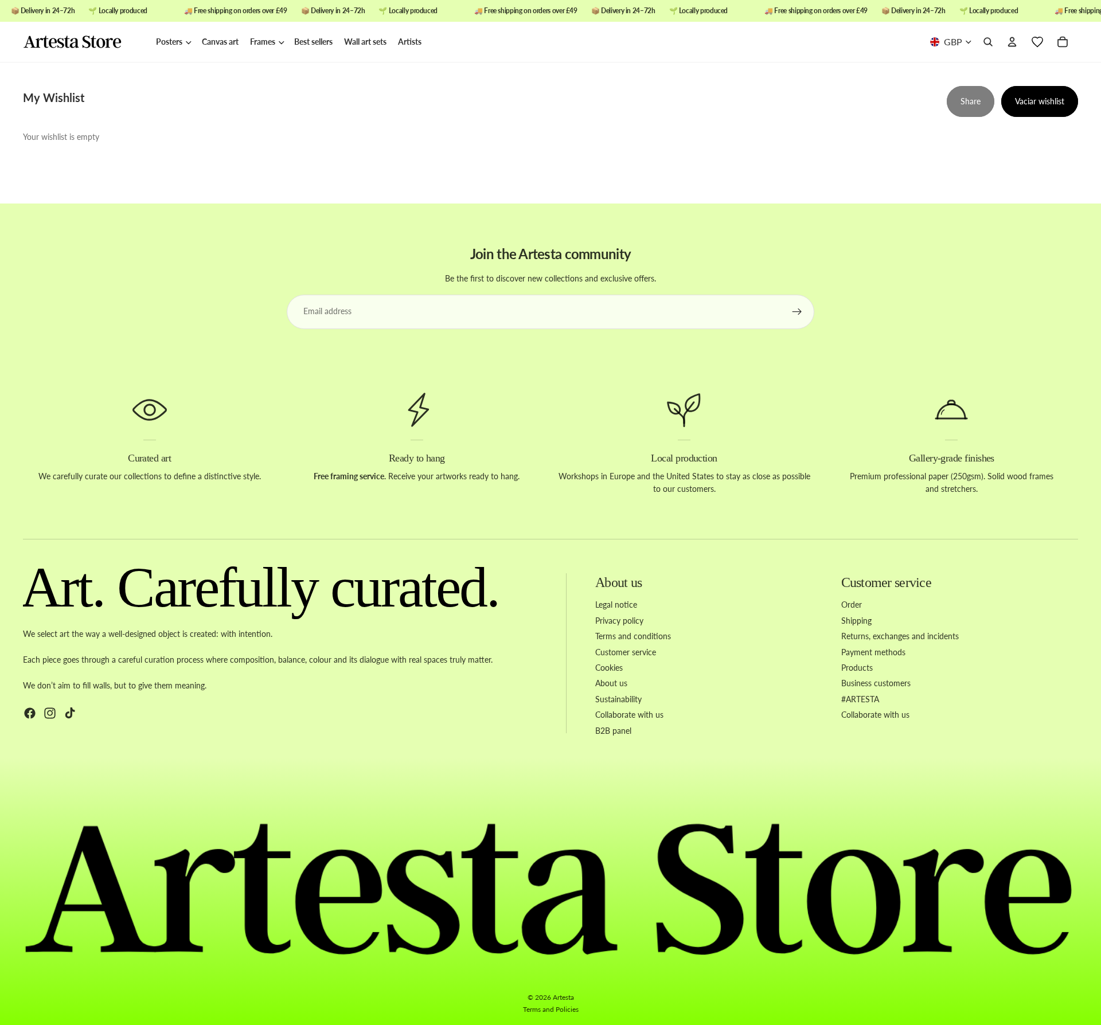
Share (971, 101)
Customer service (625, 652)
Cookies (609, 667)
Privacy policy (619, 620)
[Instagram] (50, 713)
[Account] (1012, 42)
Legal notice (616, 605)
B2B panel (613, 731)
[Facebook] (30, 713)
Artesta (563, 997)
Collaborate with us (629, 714)
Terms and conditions (633, 636)
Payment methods (873, 652)
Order (851, 605)
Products (857, 667)
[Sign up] (797, 312)
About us (611, 683)
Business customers (876, 683)
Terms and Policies (551, 1009)
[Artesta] (84, 42)
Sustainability (618, 699)
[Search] (988, 42)
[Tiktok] (70, 713)
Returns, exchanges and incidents (900, 636)
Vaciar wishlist (1039, 101)
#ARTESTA (860, 699)
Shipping (856, 620)
